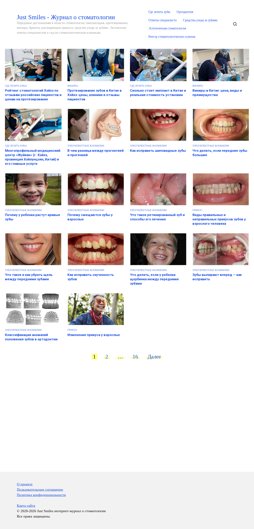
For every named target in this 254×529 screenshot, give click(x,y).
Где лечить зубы (159, 12)
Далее (154, 357)
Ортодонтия (185, 12)
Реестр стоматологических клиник (171, 36)
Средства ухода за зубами (200, 20)
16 (135, 357)
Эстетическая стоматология (167, 28)
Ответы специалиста (162, 20)
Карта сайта (26, 506)
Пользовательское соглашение (40, 490)
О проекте (25, 484)
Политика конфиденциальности (41, 495)
